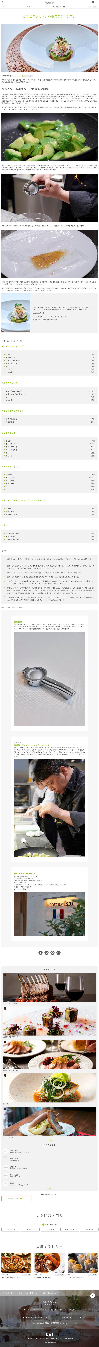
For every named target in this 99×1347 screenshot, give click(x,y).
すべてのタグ (89, 1229)
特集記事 (72, 1310)
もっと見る (49, 1140)
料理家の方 (66, 1317)
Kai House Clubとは (92, 7)
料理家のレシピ (30, 1229)
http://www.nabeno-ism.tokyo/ (30, 880)
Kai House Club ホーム (7, 1293)
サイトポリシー (56, 1339)
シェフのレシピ (10, 1229)
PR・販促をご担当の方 (59, 7)
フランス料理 (27, 76)
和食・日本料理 (69, 1229)
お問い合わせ (68, 1339)
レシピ (3, 7)
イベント (29, 7)
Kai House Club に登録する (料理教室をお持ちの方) (49, 1323)
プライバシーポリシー (41, 1339)
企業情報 (29, 1339)
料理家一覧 (53, 1310)
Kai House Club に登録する (16, 1199)
